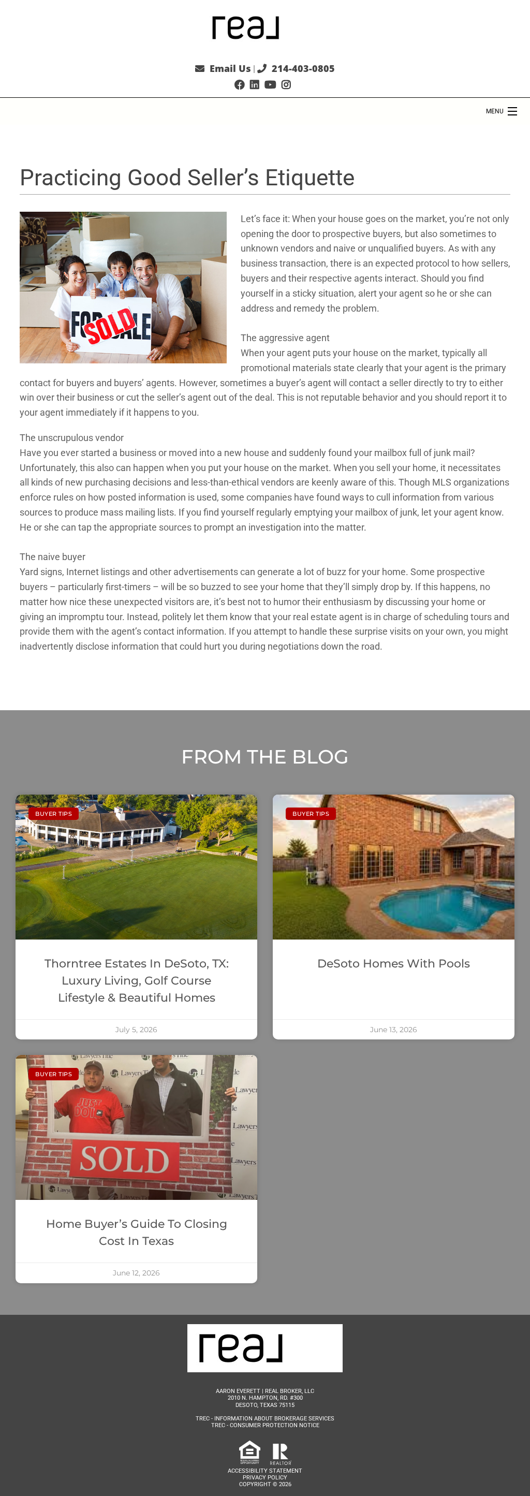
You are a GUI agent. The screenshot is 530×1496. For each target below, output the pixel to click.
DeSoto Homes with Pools (393, 964)
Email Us (230, 68)
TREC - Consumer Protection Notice (265, 1425)
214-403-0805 (303, 68)
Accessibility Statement (265, 1471)
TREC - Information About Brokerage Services (265, 1418)
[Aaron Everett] (265, 27)
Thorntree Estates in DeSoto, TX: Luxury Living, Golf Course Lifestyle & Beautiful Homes (137, 981)
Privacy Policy (265, 1477)
